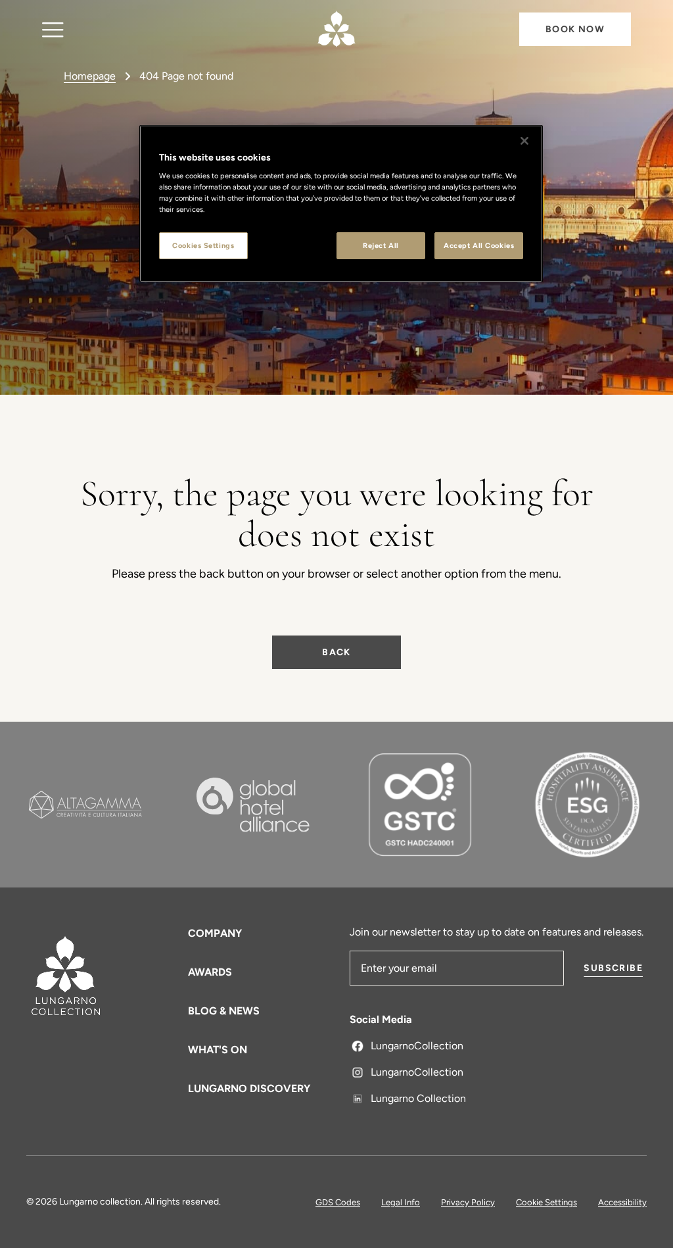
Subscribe (613, 968)
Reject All (381, 245)
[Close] (524, 140)
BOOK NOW (575, 29)
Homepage (90, 76)
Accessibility (622, 1202)
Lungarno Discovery (249, 1088)
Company (215, 933)
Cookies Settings (203, 245)
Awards (210, 972)
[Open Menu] (53, 29)
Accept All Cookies (479, 245)
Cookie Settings (546, 1202)
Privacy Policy (468, 1202)
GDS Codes (337, 1202)
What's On (217, 1049)
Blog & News (224, 1011)
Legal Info (400, 1202)
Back (336, 652)
